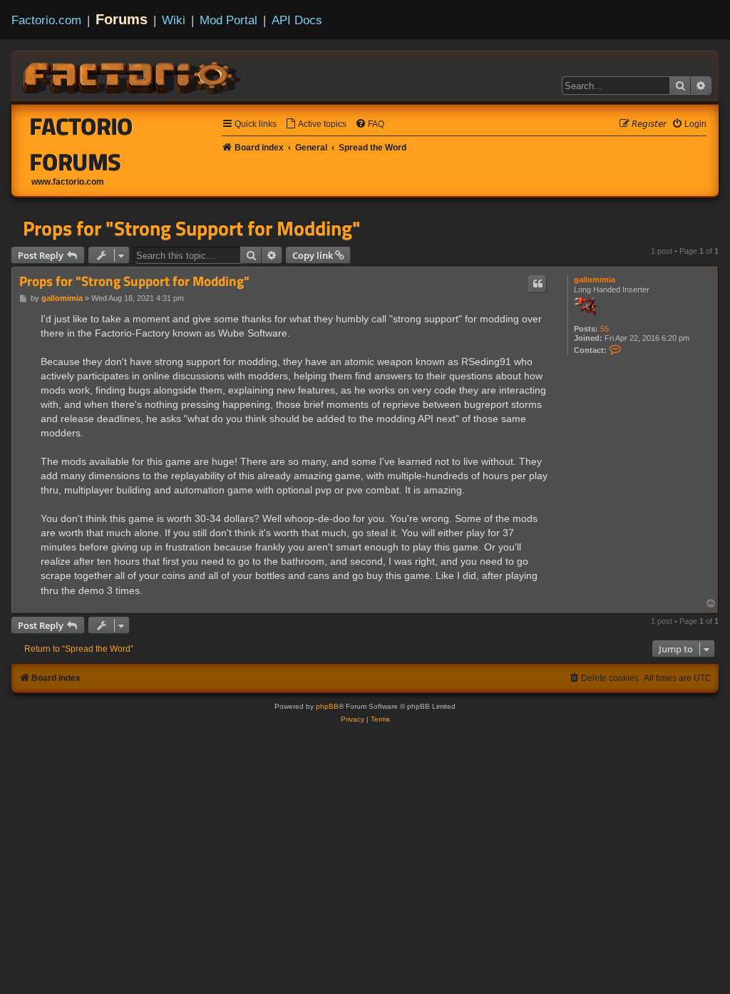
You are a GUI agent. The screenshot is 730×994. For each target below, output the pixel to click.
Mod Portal (228, 20)
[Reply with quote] (537, 283)
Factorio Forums (81, 144)
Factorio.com (46, 20)
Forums (122, 19)
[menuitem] (315, 124)
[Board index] (132, 75)
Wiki (173, 20)
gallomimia (594, 279)
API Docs (297, 20)
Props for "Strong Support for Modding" (192, 228)
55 (604, 328)
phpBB (327, 706)
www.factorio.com (67, 182)
